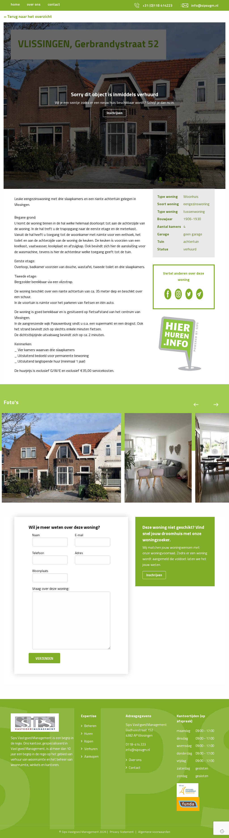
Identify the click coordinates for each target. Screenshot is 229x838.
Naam (36, 535)
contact (54, 4)
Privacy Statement (122, 831)
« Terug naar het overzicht (28, 16)
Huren (88, 733)
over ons (33, 4)
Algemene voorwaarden (154, 831)
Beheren (90, 725)
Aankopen (91, 756)
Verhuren (91, 748)
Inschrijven (115, 113)
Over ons (135, 759)
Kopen (88, 741)
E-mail (79, 535)
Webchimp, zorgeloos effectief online (222, 831)
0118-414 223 (136, 744)
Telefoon (38, 552)
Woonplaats (40, 570)
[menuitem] (15, 4)
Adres (79, 552)
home (15, 4)
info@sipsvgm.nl (138, 749)
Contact (134, 767)
